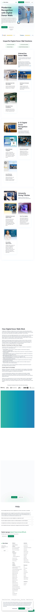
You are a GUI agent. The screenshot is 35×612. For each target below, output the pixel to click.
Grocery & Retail (26, 559)
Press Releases (26, 578)
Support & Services (15, 551)
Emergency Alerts (15, 564)
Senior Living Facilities (26, 568)
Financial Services (26, 567)
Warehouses (25, 555)
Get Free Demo (21, 2)
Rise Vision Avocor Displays (16, 553)
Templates (14, 561)
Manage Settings (14, 608)
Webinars (25, 582)
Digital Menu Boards (15, 587)
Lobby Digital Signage (16, 592)
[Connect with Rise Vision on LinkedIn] (10, 611)
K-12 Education (26, 551)
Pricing (14, 568)
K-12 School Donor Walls (24, 46)
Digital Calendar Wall (15, 580)
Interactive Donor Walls (10, 46)
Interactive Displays (15, 565)
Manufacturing (26, 552)
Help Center (25, 577)
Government (25, 560)
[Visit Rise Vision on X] (8, 611)
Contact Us (25, 589)
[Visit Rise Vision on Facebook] (6, 611)
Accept (22, 608)
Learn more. (24, 68)
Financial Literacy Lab (16, 591)
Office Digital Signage (16, 596)
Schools (14, 599)
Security (25, 581)
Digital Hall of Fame (15, 584)
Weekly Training (26, 585)
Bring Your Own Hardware (16, 556)
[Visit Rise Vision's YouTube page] (14, 611)
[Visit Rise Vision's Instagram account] (12, 611)
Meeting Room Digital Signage (17, 595)
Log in (16, 2)
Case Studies (25, 574)
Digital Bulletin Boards (16, 579)
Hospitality (25, 563)
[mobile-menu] (32, 2)
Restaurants (25, 564)
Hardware (14, 552)
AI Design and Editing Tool (16, 562)
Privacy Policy (5, 606)
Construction (25, 556)
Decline (29, 608)
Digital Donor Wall (15, 583)
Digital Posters (15, 588)
